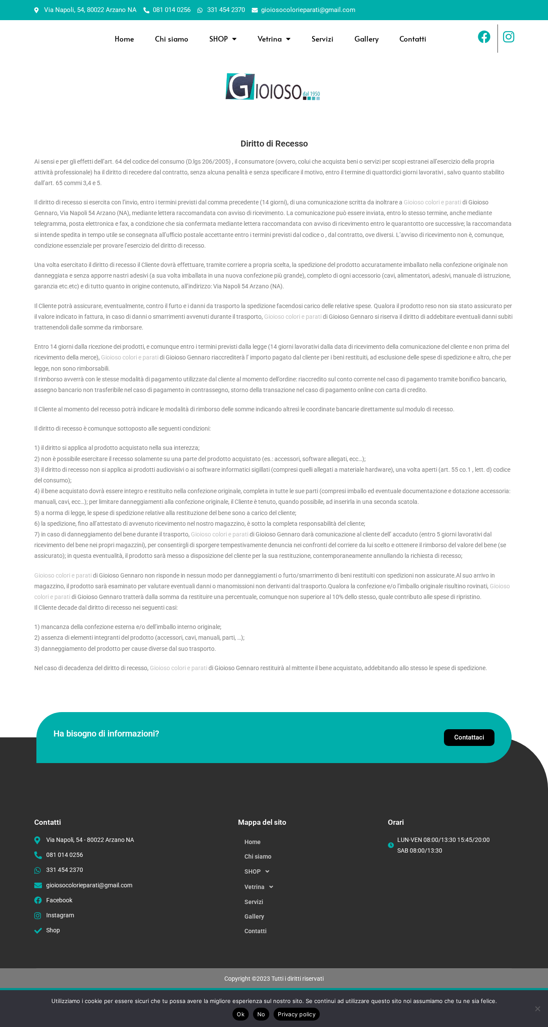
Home (124, 38)
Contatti (412, 38)
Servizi (323, 38)
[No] (537, 1008)
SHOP (218, 38)
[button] (308, 871)
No (261, 1014)
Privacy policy (297, 1014)
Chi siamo (171, 38)
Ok (240, 1014)
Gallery (366, 38)
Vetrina (270, 38)
